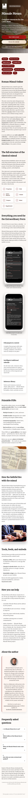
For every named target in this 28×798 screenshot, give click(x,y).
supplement (5, 122)
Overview (5, 58)
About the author (7, 73)
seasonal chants (10, 120)
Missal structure (14, 58)
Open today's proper (14, 37)
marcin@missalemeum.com (11, 706)
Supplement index (7, 581)
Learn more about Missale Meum (14, 46)
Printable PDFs (16, 62)
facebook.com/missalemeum (14, 709)
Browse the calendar (14, 42)
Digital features (6, 62)
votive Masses (16, 119)
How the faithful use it (8, 65)
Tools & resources (7, 69)
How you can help (19, 69)
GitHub (7, 693)
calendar (9, 111)
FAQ (15, 73)
